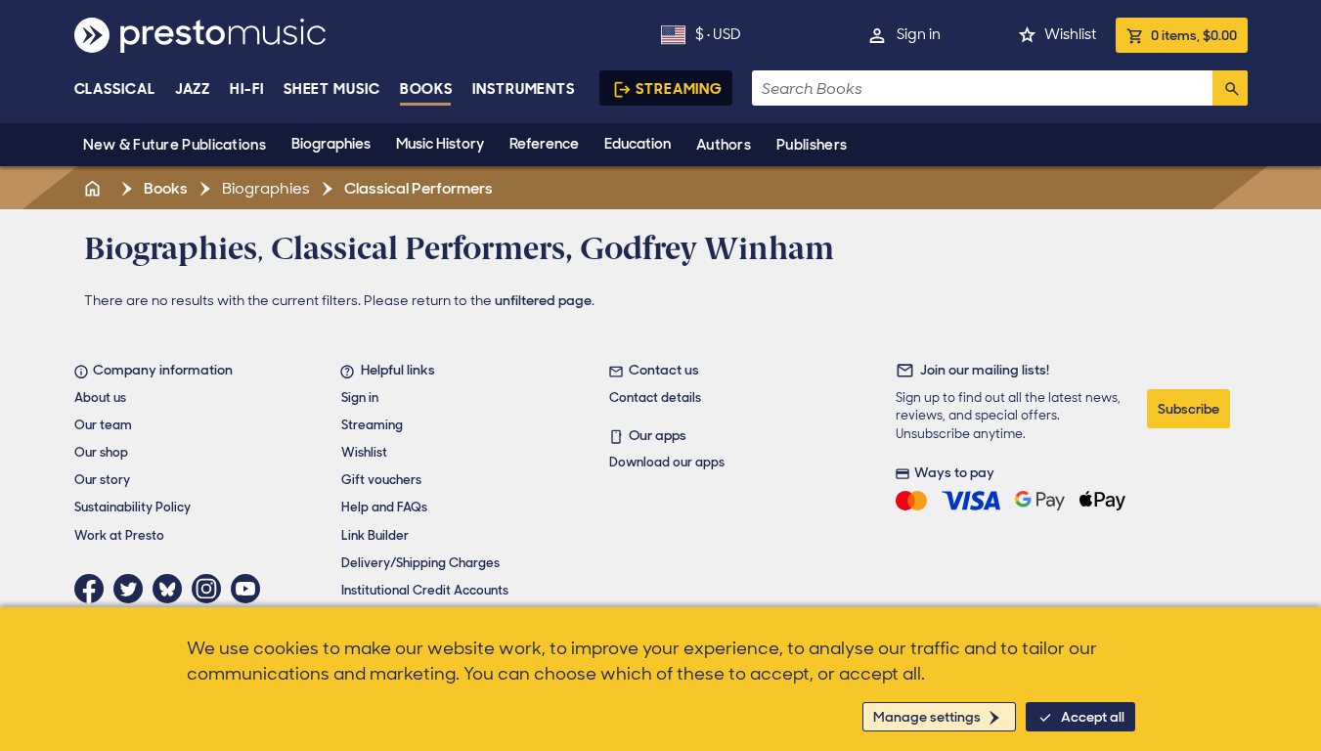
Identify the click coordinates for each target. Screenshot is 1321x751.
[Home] (94, 188)
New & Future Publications (175, 145)
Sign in (919, 34)
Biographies (331, 144)
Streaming (679, 89)
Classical (114, 89)
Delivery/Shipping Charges (420, 562)
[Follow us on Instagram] (211, 588)
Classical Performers (417, 188)
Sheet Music (332, 89)
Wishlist (1070, 34)
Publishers (811, 145)
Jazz (193, 89)
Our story (102, 479)
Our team (103, 425)
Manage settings (927, 717)
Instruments (523, 89)
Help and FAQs (384, 507)
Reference (544, 144)
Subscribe (1188, 409)
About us (100, 397)
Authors (723, 145)
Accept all (1092, 717)
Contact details (655, 397)
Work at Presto (119, 535)
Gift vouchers (381, 479)
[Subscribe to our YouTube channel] (250, 588)
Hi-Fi (247, 89)
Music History (440, 144)
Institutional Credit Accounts (424, 590)
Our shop (101, 452)
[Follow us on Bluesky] (172, 588)
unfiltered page (543, 300)
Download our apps (667, 462)
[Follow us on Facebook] (93, 588)
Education (637, 144)
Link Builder (375, 535)
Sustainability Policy (132, 507)
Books (427, 89)
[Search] (1230, 88)
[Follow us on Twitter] (133, 588)
